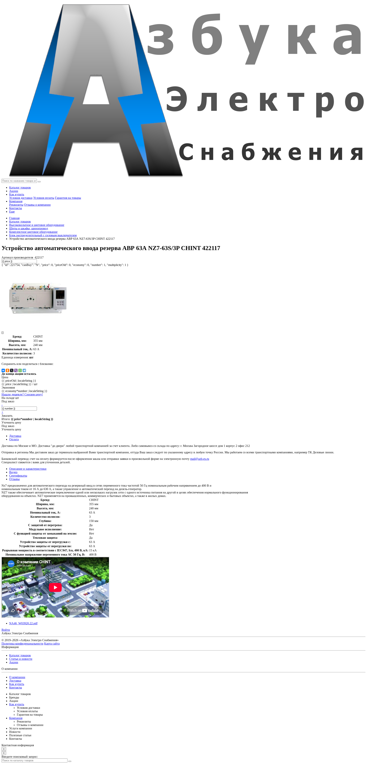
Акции (13, 191)
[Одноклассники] (7, 370)
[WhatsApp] (20, 370)
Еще (12, 211)
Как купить (16, 194)
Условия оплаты (43, 197)
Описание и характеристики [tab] (27, 468)
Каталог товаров (20, 187)
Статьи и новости (20, 658)
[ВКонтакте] (3, 370)
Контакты (15, 208)
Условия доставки (20, 197)
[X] (11, 370)
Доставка (15, 680)
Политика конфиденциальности (22, 643)
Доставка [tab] (15, 435)
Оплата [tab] (14, 439)
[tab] (13, 472)
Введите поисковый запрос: (20, 756)
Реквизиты (16, 204)
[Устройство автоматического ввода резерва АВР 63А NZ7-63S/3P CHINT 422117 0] (38, 326)
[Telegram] (24, 370)
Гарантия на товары (68, 197)
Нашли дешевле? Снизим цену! (22, 394)
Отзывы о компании (37, 204)
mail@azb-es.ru (199, 458)
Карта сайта (52, 643)
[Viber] (16, 370)
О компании (17, 677)
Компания (15, 201)
